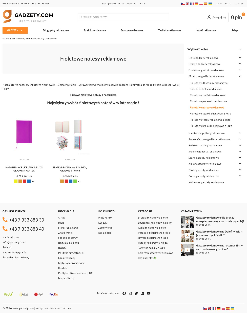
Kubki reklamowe (206, 30)
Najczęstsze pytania (15, 252)
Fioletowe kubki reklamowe (206, 88)
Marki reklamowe (68, 227)
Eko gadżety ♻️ (147, 257)
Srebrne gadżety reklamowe (205, 151)
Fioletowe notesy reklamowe (207, 107)
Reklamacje (104, 232)
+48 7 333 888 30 (21, 3)
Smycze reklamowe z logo (153, 237)
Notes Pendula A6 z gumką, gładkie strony (70, 169)
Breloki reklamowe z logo (153, 217)
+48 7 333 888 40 (40, 3)
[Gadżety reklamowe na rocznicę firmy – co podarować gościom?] (187, 250)
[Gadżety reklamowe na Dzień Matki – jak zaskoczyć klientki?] (187, 236)
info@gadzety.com (14, 242)
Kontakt (240, 3)
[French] (192, 3)
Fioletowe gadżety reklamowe (206, 76)
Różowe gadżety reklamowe (205, 145)
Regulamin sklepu (68, 242)
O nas (219, 3)
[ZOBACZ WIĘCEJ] (24, 134)
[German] (197, 3)
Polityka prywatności (71, 252)
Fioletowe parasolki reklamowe (208, 101)
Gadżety (12, 30)
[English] (188, 3)
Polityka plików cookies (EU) (75, 273)
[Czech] (183, 3)
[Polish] (201, 3)
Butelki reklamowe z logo (153, 242)
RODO (62, 247)
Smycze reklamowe (132, 30)
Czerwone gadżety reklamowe (206, 70)
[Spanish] (206, 3)
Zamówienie (105, 227)
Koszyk (102, 222)
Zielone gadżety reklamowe (205, 163)
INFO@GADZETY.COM (113, 3)
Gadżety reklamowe (13, 38)
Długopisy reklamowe (56, 30)
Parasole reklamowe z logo (154, 232)
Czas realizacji (66, 257)
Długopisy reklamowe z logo (155, 222)
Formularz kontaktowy (16, 257)
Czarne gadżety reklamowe (205, 63)
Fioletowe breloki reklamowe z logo (211, 125)
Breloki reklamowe (95, 30)
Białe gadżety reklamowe (204, 57)
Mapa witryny (66, 278)
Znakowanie (65, 232)
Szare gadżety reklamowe (204, 157)
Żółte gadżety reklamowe (204, 176)
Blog (228, 3)
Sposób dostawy (68, 237)
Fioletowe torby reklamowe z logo (210, 119)
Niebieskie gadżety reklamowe (207, 133)
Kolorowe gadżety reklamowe (206, 182)
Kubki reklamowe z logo (152, 227)
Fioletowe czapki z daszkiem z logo (210, 113)
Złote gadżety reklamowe (204, 169)
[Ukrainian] (210, 3)
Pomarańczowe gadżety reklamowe (209, 139)
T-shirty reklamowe (169, 30)
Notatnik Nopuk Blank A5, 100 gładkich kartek (24, 169)
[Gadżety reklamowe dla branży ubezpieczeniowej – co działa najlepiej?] (187, 222)
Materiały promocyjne (71, 262)
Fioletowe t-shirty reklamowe (207, 95)
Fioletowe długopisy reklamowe (209, 82)
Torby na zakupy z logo (151, 247)
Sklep (235, 30)
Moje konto (105, 217)
